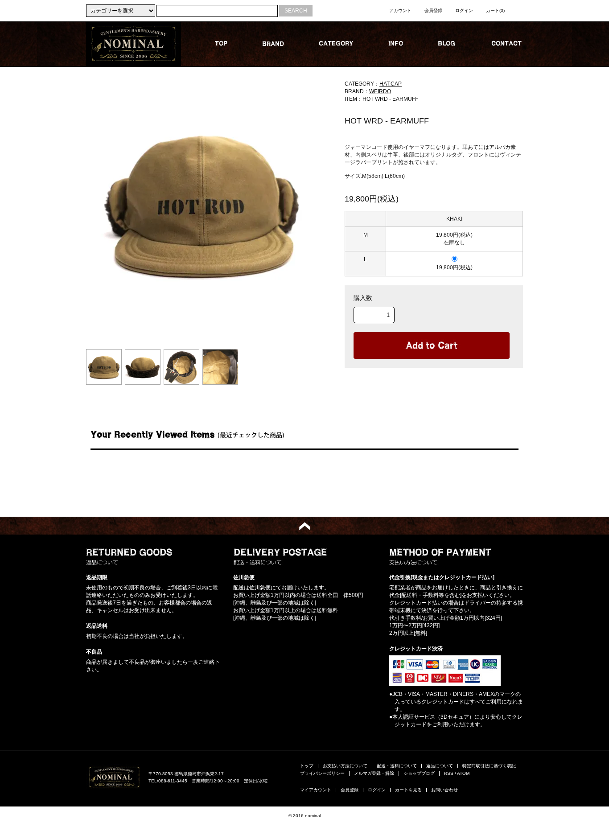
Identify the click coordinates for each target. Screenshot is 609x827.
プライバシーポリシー (322, 773)
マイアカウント (315, 789)
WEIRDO (380, 91)
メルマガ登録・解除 (374, 773)
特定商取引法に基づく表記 (489, 765)
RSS (448, 773)
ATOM (463, 773)
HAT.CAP (390, 84)
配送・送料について (397, 765)
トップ (306, 765)
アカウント (400, 10)
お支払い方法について (345, 765)
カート (495, 10)
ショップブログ (419, 773)
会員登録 (433, 10)
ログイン (464, 10)
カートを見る (408, 789)
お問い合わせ (444, 789)
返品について (439, 765)
